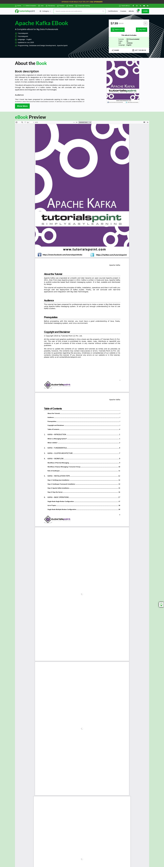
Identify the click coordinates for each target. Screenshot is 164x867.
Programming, (23, 45)
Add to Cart (119, 30)
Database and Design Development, (42, 45)
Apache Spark (62, 45)
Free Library (51, 5)
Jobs (42, 5)
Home (19, 5)
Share (116, 50)
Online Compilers (31, 5)
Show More (22, 106)
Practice (61, 5)
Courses (123, 11)
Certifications (113, 11)
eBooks (131, 11)
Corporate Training (84, 5)
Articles (71, 5)
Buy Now (143, 30)
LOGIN (145, 11)
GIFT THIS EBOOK (140, 50)
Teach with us (125, 5)
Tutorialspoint (23, 33)
